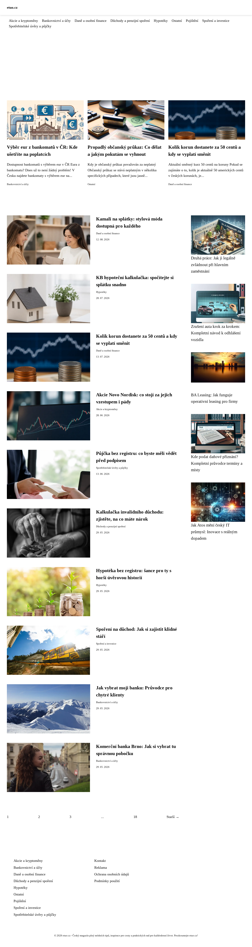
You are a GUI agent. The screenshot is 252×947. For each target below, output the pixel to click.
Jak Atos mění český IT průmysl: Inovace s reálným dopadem (214, 531)
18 (135, 817)
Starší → (173, 817)
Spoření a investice (215, 21)
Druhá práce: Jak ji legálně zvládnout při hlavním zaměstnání (213, 264)
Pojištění (192, 21)
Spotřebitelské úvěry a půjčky (30, 26)
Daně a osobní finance (91, 21)
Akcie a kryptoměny (23, 21)
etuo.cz (12, 7)
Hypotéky (161, 21)
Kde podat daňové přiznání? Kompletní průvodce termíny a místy (216, 463)
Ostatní (177, 21)
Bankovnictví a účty (56, 21)
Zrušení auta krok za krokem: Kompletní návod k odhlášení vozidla (216, 333)
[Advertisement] (126, 58)
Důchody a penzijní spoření (130, 21)
